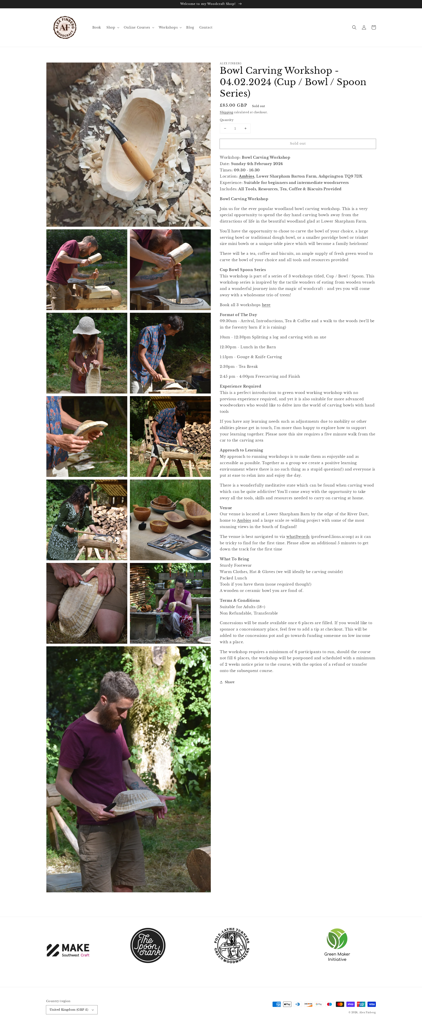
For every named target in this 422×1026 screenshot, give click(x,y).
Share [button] (230, 682)
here (266, 305)
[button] (354, 27)
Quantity (226, 120)
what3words (298, 536)
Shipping (226, 112)
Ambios (246, 176)
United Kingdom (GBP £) (69, 1010)
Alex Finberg (367, 1012)
